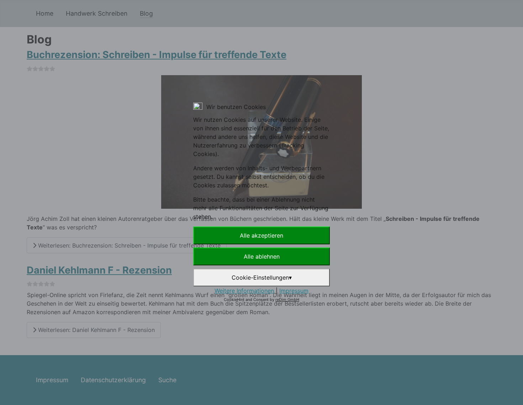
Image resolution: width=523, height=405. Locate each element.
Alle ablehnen (262, 256)
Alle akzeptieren (261, 235)
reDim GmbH (287, 299)
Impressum (293, 290)
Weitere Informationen (244, 290)
